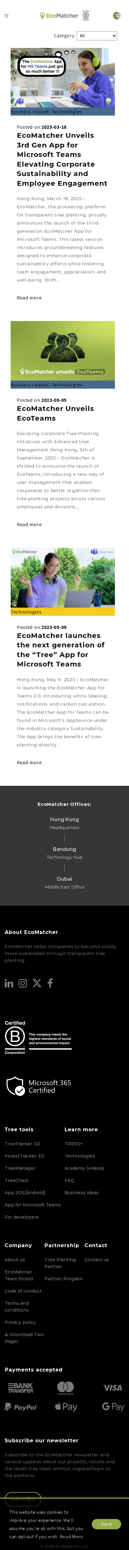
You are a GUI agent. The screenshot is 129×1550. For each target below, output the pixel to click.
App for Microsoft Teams (33, 1205)
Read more (29, 297)
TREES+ (73, 1144)
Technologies (79, 1156)
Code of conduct (23, 1291)
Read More (71, 1536)
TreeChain (16, 1180)
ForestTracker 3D (24, 1156)
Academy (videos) (84, 1168)
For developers (22, 1217)
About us (15, 1259)
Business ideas (81, 1192)
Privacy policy (20, 1322)
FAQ (69, 1180)
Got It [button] (106, 1524)
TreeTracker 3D (22, 1144)
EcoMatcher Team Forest (19, 1275)
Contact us (97, 1259)
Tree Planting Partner (60, 1263)
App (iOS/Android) (25, 1192)
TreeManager (20, 1168)
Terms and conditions (17, 1306)
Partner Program (63, 1279)
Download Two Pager (24, 1338)
